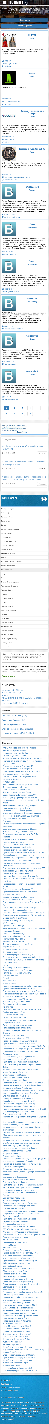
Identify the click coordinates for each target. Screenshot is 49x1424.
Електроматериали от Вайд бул (16, 1096)
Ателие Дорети (32, 186)
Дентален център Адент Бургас (16, 1077)
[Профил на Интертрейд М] (9, 376)
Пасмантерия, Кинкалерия (10, 586)
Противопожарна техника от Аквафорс (19, 1219)
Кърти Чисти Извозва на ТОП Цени (17, 1347)
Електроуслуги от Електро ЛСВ (16, 1038)
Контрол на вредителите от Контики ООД (20, 1069)
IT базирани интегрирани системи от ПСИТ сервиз (24, 994)
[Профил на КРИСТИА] (9, 40)
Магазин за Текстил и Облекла (11, 561)
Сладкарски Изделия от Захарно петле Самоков (23, 1122)
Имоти (5, 965)
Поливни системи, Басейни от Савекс (18, 850)
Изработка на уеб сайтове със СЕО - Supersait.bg (23, 1349)
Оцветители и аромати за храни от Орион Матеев (24, 1234)
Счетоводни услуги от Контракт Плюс (19, 1111)
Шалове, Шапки (6, 643)
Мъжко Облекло (6, 570)
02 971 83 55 (9, 397)
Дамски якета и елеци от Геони (16, 873)
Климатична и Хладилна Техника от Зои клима (22, 813)
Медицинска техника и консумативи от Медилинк (24, 1211)
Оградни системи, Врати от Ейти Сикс (19, 844)
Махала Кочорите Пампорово (15, 996)
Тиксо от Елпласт (10, 1247)
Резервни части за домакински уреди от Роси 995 (24, 868)
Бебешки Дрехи (6, 513)
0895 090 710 (9, 137)
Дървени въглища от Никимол (15, 1221)
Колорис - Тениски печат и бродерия (32, 112)
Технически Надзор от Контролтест (18, 871)
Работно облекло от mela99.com (16, 1263)
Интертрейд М (32, 371)
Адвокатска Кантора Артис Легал (17, 792)
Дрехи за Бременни (7, 545)
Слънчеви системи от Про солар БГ (18, 889)
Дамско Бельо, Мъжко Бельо (10, 529)
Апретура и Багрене (7, 509)
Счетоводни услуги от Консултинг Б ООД (20, 1370)
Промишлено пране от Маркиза (16, 1237)
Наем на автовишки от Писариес (17, 789)
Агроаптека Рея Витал (12, 1156)
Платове (4, 594)
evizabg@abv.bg (10, 254)
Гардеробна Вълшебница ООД (32, 148)
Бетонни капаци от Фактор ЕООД (17, 1151)
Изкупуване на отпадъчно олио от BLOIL (20, 1305)
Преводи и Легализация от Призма (18, 1279)
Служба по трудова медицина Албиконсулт (21, 1143)
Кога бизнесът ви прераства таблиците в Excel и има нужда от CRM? (22, 447)
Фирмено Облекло (7, 631)
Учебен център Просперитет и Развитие (20, 797)
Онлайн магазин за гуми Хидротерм (18, 897)
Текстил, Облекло (9, 498)
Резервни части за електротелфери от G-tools (22, 991)
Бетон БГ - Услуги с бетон (13, 941)
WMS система (9, 923)
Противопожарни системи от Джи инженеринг (23, 1185)
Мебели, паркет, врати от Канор (16, 1001)
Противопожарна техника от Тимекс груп (20, 1062)
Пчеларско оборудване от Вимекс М (18, 1098)
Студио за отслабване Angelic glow (18, 1088)
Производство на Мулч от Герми (16, 808)
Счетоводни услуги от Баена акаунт (18, 954)
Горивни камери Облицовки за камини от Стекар (23, 959)
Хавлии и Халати (7, 635)
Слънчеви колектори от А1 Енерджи (17, 729)
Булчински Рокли (7, 517)
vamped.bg (8, 104)
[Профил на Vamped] (9, 78)
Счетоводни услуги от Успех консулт (18, 1300)
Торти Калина (8, 1130)
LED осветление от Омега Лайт (16, 1328)
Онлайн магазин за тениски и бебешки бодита (22, 1085)
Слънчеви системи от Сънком (15, 1336)
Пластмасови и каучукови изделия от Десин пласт (24, 1132)
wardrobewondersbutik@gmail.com (17, 177)
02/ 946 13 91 (9, 361)
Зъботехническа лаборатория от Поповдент (21, 1187)
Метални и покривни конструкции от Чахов (21, 1127)
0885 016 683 (9, 99)
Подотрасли (24, 20)
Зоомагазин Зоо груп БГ (13, 1323)
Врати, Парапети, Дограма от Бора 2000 (19, 795)
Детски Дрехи (6, 537)
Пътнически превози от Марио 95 (17, 1028)
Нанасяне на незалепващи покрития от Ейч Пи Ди (24, 1046)
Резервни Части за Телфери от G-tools (19, 1205)
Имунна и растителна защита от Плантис (20, 1148)
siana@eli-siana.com (11, 291)
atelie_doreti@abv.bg (12, 217)
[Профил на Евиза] (9, 229)
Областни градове (24, 25)
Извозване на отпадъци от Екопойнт (18, 1161)
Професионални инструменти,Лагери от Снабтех (24, 986)
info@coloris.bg (10, 139)
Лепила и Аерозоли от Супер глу (17, 973)
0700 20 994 (8, 252)
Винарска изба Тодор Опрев (15, 918)
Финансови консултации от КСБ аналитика (21, 816)
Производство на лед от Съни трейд (18, 970)
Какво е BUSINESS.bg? (11, 692)
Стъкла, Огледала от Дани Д (14, 1114)
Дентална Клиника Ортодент (15, 933)
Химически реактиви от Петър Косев (18, 1268)
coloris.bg (7, 142)
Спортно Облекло (7, 622)
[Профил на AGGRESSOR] (9, 304)
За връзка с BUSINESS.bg (12, 690)
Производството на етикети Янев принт (20, 891)
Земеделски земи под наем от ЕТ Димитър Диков (24, 915)
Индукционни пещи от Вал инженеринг (19, 939)
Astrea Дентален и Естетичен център (18, 899)
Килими (4, 557)
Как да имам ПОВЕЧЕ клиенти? (15, 703)
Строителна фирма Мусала (14, 1075)
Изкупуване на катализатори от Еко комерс (21, 784)
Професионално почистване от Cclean (19, 1313)
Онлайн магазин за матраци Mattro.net (19, 776)
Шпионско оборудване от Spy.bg (16, 1331)
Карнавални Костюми (8, 553)
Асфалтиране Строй (11, 946)
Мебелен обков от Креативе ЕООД (17, 1368)
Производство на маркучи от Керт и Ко (19, 1357)
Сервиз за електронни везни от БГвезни (20, 829)
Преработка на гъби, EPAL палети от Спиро (21, 1297)
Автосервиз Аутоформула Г (14, 1276)
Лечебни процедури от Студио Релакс (19, 1056)
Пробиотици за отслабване (14, 1012)
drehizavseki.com (10, 180)
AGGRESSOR (32, 298)
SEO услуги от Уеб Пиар (13, 1014)
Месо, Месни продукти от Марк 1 (17, 1326)
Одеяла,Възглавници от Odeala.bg (17, 847)
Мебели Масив (9, 1245)
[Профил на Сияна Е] (9, 267)
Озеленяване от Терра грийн (15, 1177)
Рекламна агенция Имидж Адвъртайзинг (20, 1041)
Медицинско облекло (8, 566)
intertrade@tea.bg (11, 399)
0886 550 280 (9, 61)
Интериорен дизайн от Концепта (17, 1321)
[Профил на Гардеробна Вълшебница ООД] (9, 154)
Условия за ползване (9, 1390)
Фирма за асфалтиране (13, 952)
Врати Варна (8, 978)
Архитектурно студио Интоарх (16, 1124)
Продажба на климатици (13, 925)
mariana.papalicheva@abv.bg (14, 329)
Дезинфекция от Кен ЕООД (14, 755)
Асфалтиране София (11, 1365)
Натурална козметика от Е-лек (16, 1318)
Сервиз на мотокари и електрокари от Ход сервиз (24, 912)
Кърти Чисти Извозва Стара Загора (17, 1360)
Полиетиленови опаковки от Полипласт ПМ (21, 1284)
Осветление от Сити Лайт (13, 1035)
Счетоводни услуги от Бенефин (16, 774)
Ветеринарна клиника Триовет (16, 1289)
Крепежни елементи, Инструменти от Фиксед (22, 758)
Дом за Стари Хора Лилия (14, 1198)
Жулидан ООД (32, 335)
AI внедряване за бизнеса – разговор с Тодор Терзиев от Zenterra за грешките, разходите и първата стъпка (24, 478)
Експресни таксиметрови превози (17, 1025)
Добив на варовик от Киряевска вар (18, 1281)
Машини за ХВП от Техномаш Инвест (18, 839)
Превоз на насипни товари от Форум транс (21, 1253)
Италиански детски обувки (14, 842)
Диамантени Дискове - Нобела (15, 720)
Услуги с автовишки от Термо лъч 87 (18, 1258)
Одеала (3, 578)
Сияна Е (32, 261)
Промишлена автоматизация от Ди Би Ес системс (24, 852)
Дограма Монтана (10, 975)
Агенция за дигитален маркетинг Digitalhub (21, 957)
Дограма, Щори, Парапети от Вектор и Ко (20, 876)
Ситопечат (4, 614)
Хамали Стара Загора (12, 1352)
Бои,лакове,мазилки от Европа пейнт (18, 1255)
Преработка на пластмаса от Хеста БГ (19, 1101)
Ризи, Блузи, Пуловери (8, 610)
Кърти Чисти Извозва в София (15, 1362)
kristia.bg (7, 66)
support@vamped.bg (12, 101)
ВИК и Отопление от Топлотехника (18, 1308)
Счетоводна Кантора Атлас (14, 1224)
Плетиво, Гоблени (7, 598)
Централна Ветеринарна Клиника (17, 910)
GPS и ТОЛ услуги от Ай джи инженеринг (20, 1229)
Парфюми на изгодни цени (14, 818)
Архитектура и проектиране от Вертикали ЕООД (23, 1090)
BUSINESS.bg (6, 1384)
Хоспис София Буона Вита (14, 1200)
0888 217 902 (9, 326)
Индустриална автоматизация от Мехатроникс (22, 761)
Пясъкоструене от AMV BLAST (15, 1017)
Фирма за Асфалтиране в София (16, 1339)
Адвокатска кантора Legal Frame (16, 1302)
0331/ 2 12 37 (9, 289)
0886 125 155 (9, 174)
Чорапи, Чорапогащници (9, 639)
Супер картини (9, 763)
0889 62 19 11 (9, 214)
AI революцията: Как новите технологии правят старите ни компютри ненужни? (23, 463)
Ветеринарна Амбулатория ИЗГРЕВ (18, 831)
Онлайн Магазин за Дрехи (10, 582)
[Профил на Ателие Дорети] (9, 192)
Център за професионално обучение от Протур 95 (24, 1158)
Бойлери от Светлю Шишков (15, 1182)
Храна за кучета (9, 983)
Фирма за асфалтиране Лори (15, 1080)
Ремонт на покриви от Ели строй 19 (18, 766)
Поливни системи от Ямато (14, 1273)
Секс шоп (7, 821)
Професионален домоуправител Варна (19, 988)
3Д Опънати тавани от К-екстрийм (17, 768)
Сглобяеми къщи (10, 962)
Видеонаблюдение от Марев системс (19, 855)
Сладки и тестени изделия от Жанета (18, 1355)
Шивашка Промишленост (9, 647)
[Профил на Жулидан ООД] (9, 341)
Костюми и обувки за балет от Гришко (19, 1226)
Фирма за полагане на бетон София (18, 944)
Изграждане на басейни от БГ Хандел (19, 1179)
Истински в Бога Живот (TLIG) (14, 715)
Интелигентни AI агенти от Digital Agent (20, 805)
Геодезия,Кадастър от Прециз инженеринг (21, 1213)
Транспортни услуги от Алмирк (16, 1145)
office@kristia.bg (10, 63)
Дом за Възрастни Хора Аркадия (16, 1294)
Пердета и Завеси (7, 590)
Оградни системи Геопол (13, 1216)
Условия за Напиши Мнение (12, 1397)
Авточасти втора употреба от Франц (18, 920)
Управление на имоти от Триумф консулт (20, 1310)
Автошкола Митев (10, 1054)
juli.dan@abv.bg (10, 364)
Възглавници (5, 521)
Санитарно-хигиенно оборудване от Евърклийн (23, 1292)
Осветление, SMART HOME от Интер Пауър (21, 1051)
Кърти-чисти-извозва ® (12, 1342)
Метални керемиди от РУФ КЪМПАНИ (18, 733)
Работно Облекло (7, 606)
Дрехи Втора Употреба (8, 541)
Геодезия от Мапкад (11, 1022)
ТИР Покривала (6, 626)
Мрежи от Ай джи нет (12, 894)
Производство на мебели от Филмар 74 (20, 1260)
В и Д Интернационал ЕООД (14, 724)
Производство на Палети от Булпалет (19, 1043)
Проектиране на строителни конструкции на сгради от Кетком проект (22, 1165)
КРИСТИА (32, 35)
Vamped (32, 73)
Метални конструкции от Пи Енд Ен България (22, 1140)
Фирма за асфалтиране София (15, 949)
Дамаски (4, 525)
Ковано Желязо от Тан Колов (15, 1072)
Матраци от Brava (10, 1153)
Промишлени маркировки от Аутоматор (20, 1203)
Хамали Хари (8, 1007)
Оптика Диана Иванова (12, 1266)
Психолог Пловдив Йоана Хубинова (18, 810)
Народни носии (6, 574)
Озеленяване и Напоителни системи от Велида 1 (24, 1082)
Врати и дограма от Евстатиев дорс (18, 1250)
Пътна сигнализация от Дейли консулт (19, 1106)
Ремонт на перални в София (15, 750)
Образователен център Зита (15, 1271)
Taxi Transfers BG (10, 980)
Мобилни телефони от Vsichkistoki (17, 999)
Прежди (3, 602)
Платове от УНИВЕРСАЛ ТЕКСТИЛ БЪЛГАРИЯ (22, 1009)
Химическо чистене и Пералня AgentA (19, 1020)
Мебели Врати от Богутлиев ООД (17, 967)
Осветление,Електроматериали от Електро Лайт (23, 857)
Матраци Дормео (10, 782)
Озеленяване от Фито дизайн (15, 1287)
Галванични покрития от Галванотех (18, 1169)
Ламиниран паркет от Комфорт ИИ (17, 753)
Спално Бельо (5, 618)
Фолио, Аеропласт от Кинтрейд (16, 787)
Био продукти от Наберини (14, 1004)
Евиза (32, 224)
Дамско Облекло (6, 533)
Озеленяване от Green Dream (15, 1242)
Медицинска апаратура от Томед (17, 1059)
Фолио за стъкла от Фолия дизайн (17, 1334)
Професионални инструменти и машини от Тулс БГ (24, 1109)
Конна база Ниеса (10, 1239)
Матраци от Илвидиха (12, 779)
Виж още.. (42, 453)
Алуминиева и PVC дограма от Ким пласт (20, 1232)
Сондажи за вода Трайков (13, 1208)
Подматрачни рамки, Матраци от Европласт (21, 771)
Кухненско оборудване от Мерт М (17, 936)
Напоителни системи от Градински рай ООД (21, 1315)
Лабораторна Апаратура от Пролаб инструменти (23, 1048)
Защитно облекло (7, 549)
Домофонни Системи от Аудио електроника (21, 907)
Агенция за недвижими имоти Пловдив (19, 748)
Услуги (5, 695)
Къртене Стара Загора (12, 1344)
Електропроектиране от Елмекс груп (18, 1190)
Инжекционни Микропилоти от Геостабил (20, 1093)
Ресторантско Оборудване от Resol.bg (19, 1103)
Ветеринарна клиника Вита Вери (17, 860)
